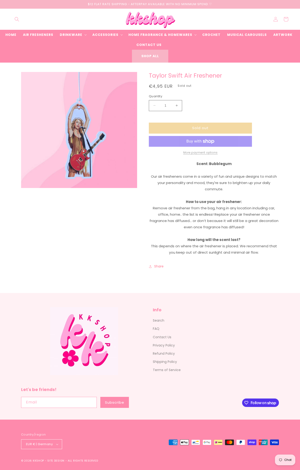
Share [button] (159, 266)
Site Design (55, 460)
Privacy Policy (164, 345)
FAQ (156, 328)
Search (158, 320)
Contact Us (162, 337)
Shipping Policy (165, 361)
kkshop (38, 460)
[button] (17, 19)
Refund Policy (164, 353)
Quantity (155, 96)
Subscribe (114, 402)
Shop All (150, 56)
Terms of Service (167, 370)
